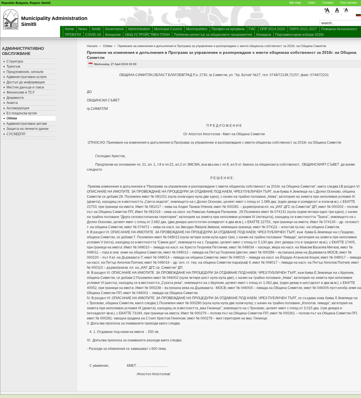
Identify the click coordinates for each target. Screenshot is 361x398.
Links (311, 2)
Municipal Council (168, 29)
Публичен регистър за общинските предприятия (213, 35)
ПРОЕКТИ (73, 35)
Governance (114, 29)
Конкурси (263, 35)
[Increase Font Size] (328, 13)
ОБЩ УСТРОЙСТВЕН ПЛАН (147, 35)
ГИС (252, 29)
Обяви (107, 46)
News (82, 29)
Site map (295, 2)
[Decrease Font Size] (346, 13)
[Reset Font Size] (337, 13)
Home (69, 29)
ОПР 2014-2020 (272, 29)
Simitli (96, 29)
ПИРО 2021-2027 (303, 29)
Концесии (113, 35)
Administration (139, 29)
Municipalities (196, 29)
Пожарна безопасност (339, 29)
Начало (92, 46)
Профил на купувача (228, 29)
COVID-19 (93, 35)
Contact (327, 2)
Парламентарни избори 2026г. (299, 35)
